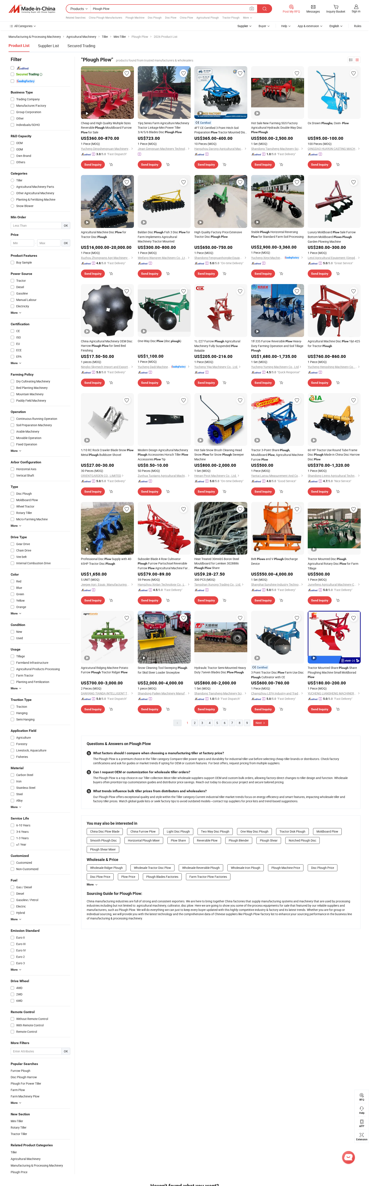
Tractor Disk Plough (292, 831)
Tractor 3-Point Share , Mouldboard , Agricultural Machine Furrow (277, 454)
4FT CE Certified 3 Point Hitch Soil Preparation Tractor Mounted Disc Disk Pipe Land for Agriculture (220, 130)
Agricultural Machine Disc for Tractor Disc (103, 234)
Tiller (14, 1152)
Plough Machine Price (285, 868)
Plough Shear (269, 840)
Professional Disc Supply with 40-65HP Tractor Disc (106, 561)
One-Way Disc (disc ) (159, 341)
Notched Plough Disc (302, 840)
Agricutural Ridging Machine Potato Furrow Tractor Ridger (104, 670)
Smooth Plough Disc (103, 840)
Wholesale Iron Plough (245, 868)
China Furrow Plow (143, 831)
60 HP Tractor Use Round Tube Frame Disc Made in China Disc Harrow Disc (334, 454)
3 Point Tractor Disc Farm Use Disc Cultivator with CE (277, 674)
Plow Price (128, 877)
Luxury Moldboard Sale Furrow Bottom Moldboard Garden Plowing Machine (332, 237)
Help (284, 26)
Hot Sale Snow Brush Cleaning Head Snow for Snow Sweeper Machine (219, 454)
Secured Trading (81, 45)
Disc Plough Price (322, 868)
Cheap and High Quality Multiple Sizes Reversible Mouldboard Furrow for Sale (106, 127)
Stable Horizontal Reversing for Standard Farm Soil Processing (277, 234)
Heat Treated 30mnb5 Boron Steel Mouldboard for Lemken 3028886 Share (216, 563)
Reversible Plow (207, 840)
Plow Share (178, 840)
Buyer (262, 26)
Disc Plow (170, 17)
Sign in (356, 11)
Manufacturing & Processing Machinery (37, 1165)
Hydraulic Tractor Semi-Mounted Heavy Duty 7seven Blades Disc (220, 670)
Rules (357, 26)
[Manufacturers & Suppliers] (32, 8)
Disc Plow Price (100, 877)
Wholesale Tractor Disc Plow (152, 868)
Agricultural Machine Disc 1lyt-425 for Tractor (334, 343)
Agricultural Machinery (26, 1159)
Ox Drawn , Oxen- (328, 123)
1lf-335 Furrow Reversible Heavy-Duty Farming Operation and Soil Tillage (277, 345)
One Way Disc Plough (254, 831)
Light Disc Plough (178, 831)
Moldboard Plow (327, 831)
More (90, 884)
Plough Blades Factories (162, 877)
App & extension (308, 26)
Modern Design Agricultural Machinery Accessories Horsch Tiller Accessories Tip (163, 454)
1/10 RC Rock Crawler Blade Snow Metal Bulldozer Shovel (107, 452)
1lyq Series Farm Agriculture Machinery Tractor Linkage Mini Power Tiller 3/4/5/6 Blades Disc (163, 127)
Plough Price (19, 1172)
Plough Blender (239, 840)
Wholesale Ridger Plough (106, 868)
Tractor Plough (231, 17)
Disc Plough (155, 17)
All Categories (23, 26)
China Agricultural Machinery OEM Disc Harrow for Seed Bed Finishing (106, 345)
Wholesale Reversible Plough (201, 868)
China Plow (186, 17)
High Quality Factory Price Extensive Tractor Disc (218, 234)
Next (259, 723)
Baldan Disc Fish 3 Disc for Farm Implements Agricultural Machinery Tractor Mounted (164, 236)
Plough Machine (135, 17)
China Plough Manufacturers (105, 17)
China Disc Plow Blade (104, 831)
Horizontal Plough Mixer (144, 840)
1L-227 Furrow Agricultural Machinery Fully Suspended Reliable (217, 346)
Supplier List (48, 45)
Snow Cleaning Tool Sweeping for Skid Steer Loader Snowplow (162, 670)
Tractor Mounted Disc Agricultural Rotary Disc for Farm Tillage (333, 563)
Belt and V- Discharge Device (274, 561)
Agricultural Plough (207, 17)
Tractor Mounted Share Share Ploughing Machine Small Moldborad (332, 672)
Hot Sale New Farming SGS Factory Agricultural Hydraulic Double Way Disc (276, 127)
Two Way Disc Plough (215, 831)
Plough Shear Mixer (103, 849)
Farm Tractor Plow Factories (208, 877)
